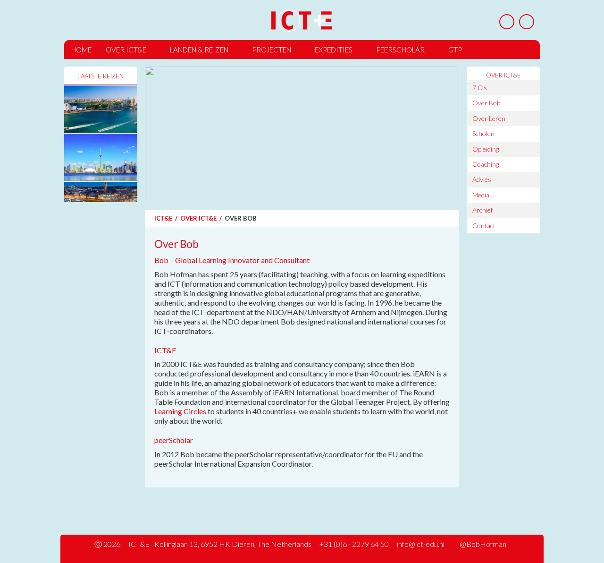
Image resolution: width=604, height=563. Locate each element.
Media (480, 195)
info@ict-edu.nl (421, 543)
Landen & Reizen (199, 49)
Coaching (485, 164)
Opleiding (485, 149)
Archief (482, 210)
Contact (483, 226)
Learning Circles (180, 411)
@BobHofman (483, 543)
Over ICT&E (126, 49)
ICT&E (163, 218)
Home (81, 49)
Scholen (483, 133)
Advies (481, 179)
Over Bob (486, 103)
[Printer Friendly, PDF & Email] (506, 21)
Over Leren (488, 118)
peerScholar (400, 49)
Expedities (333, 49)
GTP (455, 49)
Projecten (271, 49)
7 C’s (479, 88)
